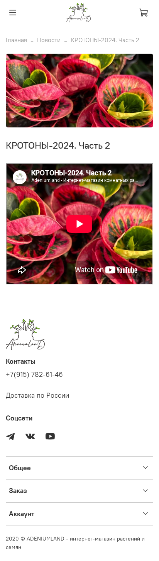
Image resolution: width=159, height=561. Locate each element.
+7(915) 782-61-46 (34, 374)
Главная (16, 40)
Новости (49, 40)
